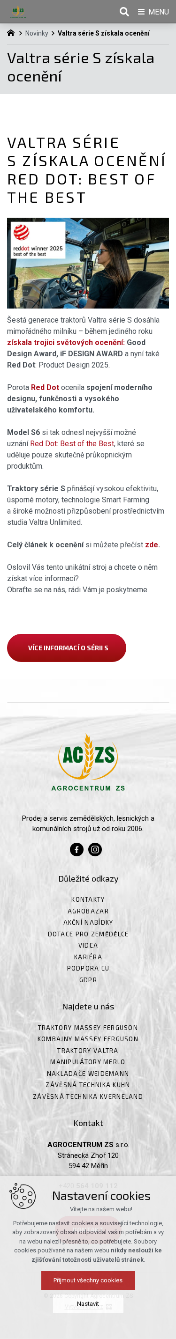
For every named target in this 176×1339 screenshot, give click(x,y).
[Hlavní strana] (13, 32)
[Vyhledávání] (124, 11)
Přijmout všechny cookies (88, 1280)
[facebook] (77, 849)
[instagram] (95, 849)
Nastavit (88, 1303)
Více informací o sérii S (66, 648)
